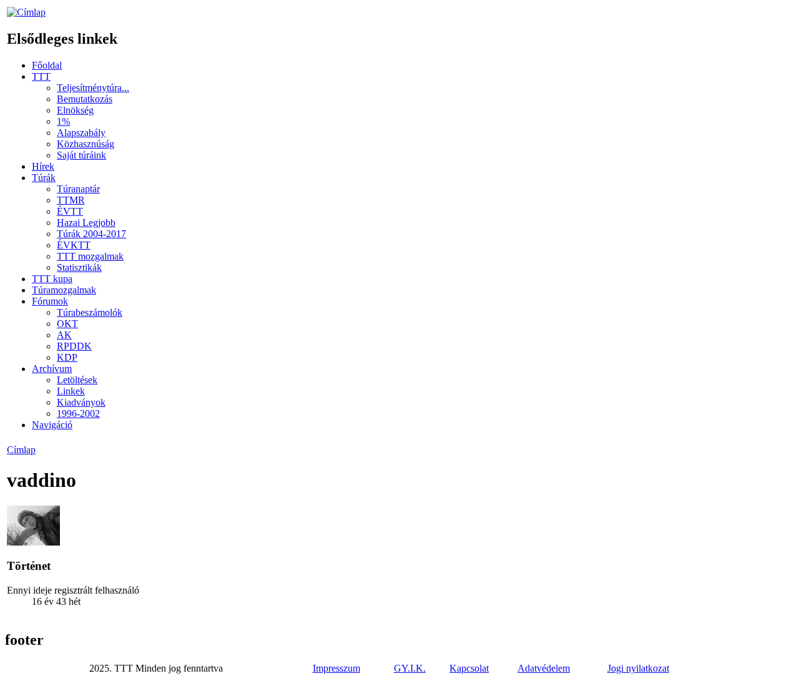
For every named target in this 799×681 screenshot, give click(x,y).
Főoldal (47, 65)
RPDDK (74, 346)
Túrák (44, 177)
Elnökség (75, 110)
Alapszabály (81, 132)
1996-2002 (78, 413)
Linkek (71, 391)
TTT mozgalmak (90, 256)
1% (63, 121)
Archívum (52, 368)
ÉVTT (70, 211)
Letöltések (77, 380)
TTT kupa (52, 278)
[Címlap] (26, 12)
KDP (67, 357)
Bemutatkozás (84, 99)
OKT (67, 323)
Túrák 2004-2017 (91, 233)
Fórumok (50, 301)
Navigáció (52, 424)
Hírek (43, 166)
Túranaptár (78, 189)
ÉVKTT (74, 245)
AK (64, 335)
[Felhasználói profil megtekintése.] (33, 542)
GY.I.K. (410, 668)
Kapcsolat (469, 668)
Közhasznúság (85, 144)
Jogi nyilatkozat (638, 668)
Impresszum (336, 668)
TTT (41, 76)
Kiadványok (81, 402)
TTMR (71, 200)
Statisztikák (79, 267)
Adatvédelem (543, 668)
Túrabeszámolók (89, 312)
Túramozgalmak (64, 290)
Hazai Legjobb (86, 222)
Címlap (21, 449)
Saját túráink (81, 155)
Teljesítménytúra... (93, 87)
